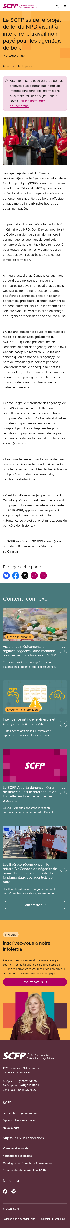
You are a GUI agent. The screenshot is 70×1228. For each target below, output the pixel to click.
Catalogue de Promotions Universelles (27, 1163)
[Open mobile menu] (65, 6)
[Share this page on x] (24, 576)
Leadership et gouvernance (20, 1113)
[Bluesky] (13, 1191)
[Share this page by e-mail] (43, 576)
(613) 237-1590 (28, 1081)
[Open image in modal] (35, 141)
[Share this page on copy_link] (34, 576)
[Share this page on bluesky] (6, 576)
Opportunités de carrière (19, 1120)
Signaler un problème (53, 1219)
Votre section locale (15, 1148)
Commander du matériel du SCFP (24, 1170)
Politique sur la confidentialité (19, 1219)
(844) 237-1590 (27, 1090)
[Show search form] (57, 6)
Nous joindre (11, 1128)
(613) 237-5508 (29, 1085)
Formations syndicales (17, 1156)
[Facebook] (5, 1191)
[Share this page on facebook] (15, 576)
